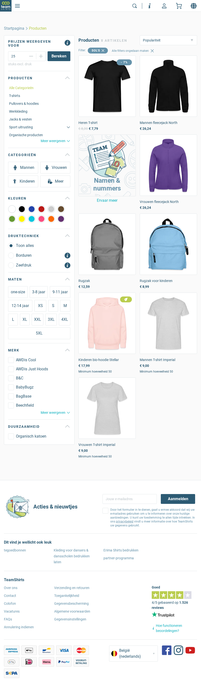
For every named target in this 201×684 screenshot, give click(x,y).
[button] (107, 165)
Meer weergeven (53, 141)
